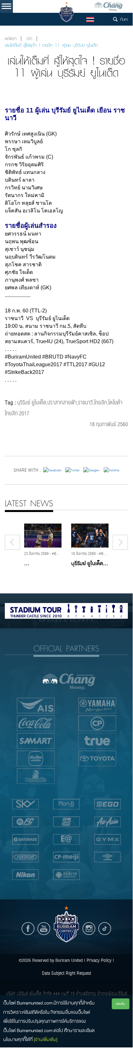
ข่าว (29, 39)
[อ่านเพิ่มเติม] (45, 1039)
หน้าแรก (10, 39)
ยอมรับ (120, 1003)
